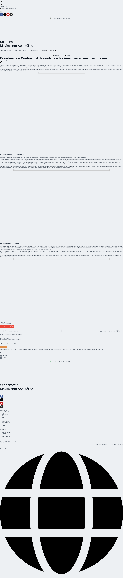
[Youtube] (8, 14)
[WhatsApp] (1, 356)
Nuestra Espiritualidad (20, 50)
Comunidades (33, 50)
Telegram (4, 357)
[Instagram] (11, 14)
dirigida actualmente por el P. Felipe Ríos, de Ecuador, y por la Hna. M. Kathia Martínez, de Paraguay (24, 67)
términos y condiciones (12, 343)
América (68, 55)
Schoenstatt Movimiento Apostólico (16, 44)
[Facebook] (1, 14)
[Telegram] (1, 358)
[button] (1, 12)
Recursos (52, 50)
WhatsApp (4, 355)
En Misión (43, 50)
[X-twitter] (4, 14)
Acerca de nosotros (6, 50)
